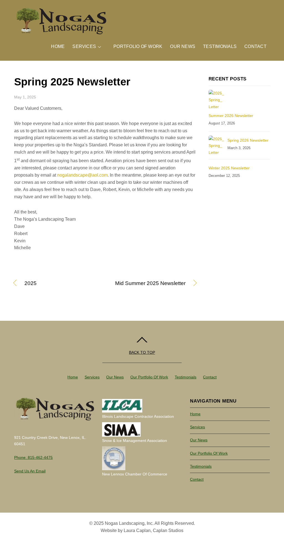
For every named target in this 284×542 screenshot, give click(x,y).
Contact (255, 46)
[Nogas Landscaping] (60, 33)
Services (84, 46)
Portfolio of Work (137, 46)
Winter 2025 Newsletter (229, 168)
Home (58, 46)
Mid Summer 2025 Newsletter (148, 283)
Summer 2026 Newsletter (231, 115)
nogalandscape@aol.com (82, 175)
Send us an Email (29, 471)
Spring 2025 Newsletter (72, 82)
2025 (30, 283)
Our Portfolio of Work (149, 377)
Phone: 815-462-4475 (33, 457)
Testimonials (220, 46)
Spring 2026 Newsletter (247, 140)
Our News (182, 46)
